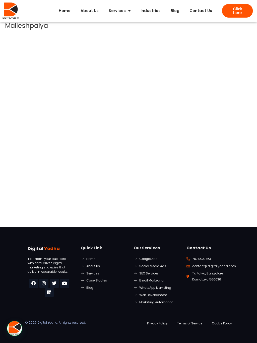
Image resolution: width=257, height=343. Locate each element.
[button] (14, 328)
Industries (151, 10)
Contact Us (200, 10)
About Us (90, 10)
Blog (175, 10)
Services (117, 10)
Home (65, 10)
